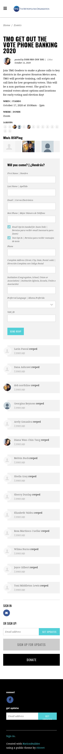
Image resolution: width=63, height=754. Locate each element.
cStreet (40, 747)
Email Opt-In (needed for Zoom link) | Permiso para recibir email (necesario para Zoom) (32, 230)
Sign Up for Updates (31, 644)
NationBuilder (31, 743)
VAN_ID (11, 312)
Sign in (10, 736)
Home (6, 25)
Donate (31, 660)
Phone (10, 246)
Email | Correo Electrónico (20, 200)
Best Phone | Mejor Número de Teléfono (26, 213)
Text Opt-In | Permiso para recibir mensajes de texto (33, 240)
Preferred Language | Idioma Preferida (26, 298)
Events (18, 25)
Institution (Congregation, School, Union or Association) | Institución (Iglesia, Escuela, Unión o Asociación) (31, 280)
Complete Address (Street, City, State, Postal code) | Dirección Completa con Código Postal (31, 262)
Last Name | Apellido (17, 186)
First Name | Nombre (17, 173)
